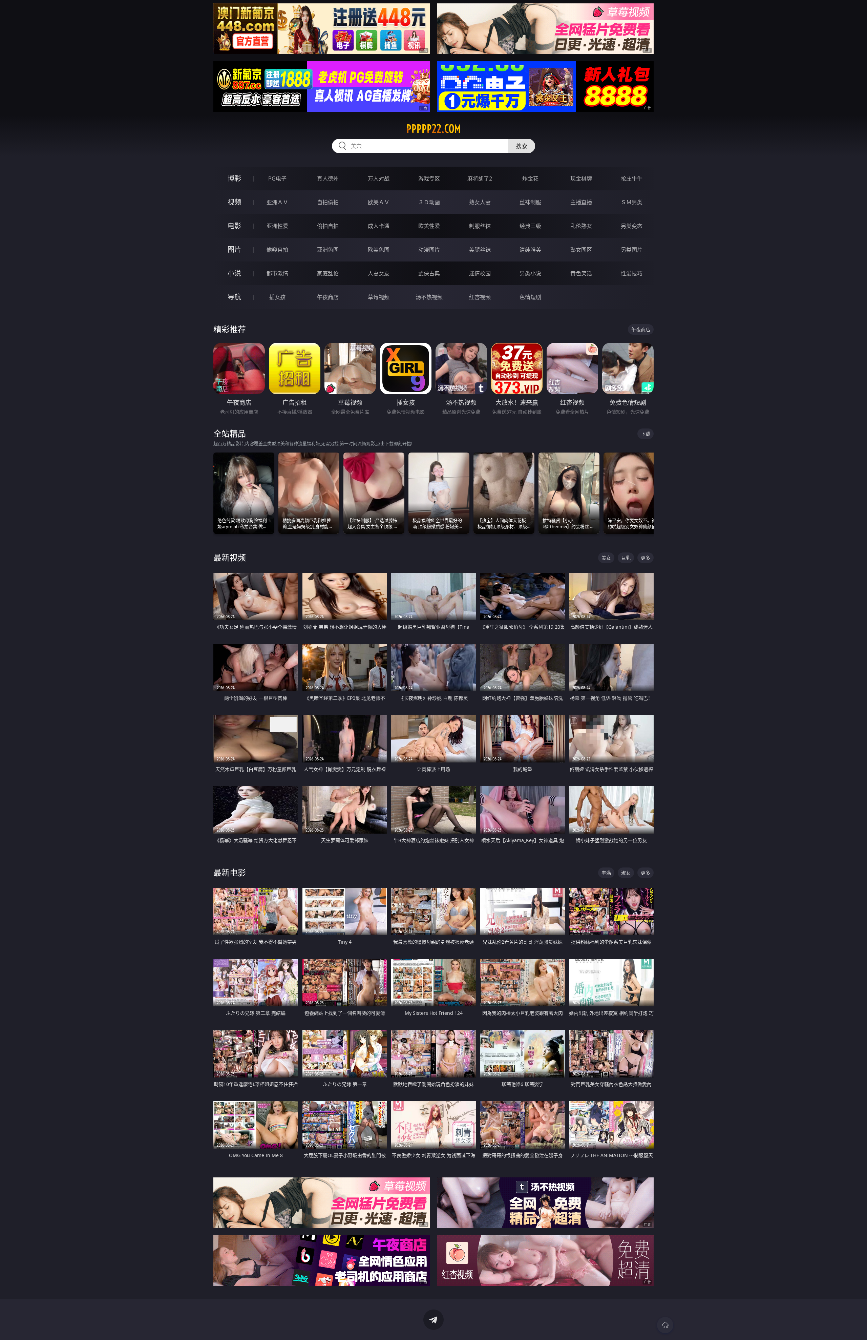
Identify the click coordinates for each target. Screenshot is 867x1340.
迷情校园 (480, 273)
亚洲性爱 (277, 226)
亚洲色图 (328, 249)
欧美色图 (378, 249)
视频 (234, 202)
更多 (645, 557)
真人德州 (328, 178)
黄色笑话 (581, 273)
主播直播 (581, 202)
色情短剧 (530, 297)
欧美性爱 (429, 226)
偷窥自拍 (277, 249)
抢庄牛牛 (631, 178)
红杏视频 (480, 297)
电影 (234, 225)
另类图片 (631, 249)
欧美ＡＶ (378, 202)
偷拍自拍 (328, 226)
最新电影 (229, 872)
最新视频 (229, 557)
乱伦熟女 (581, 226)
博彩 (234, 178)
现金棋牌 (581, 178)
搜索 (521, 146)
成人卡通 (378, 226)
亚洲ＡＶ (277, 202)
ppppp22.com (433, 128)
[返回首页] (665, 1325)
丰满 (606, 873)
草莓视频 (378, 297)
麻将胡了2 (479, 178)
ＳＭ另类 (631, 202)
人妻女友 (378, 273)
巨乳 (626, 557)
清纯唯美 (530, 249)
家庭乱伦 (328, 273)
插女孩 (277, 297)
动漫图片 (429, 249)
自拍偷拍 (328, 202)
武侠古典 (429, 273)
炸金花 (530, 178)
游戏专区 (429, 178)
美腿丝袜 (480, 249)
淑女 (626, 873)
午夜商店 (328, 297)
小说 (234, 273)
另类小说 (530, 273)
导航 (234, 296)
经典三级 (530, 226)
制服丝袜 (480, 226)
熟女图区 (581, 249)
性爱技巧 (631, 273)
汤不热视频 (429, 297)
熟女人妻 (480, 202)
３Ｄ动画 (429, 202)
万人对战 (378, 178)
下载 (645, 434)
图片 (234, 249)
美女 (606, 557)
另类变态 (631, 226)
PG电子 (277, 178)
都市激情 (277, 273)
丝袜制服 (530, 202)
